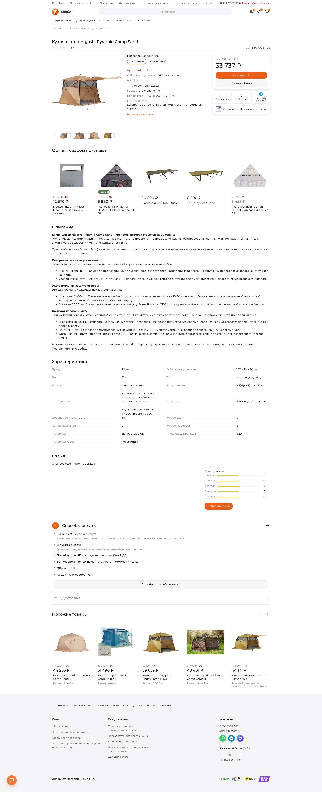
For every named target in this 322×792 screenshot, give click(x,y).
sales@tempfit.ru (230, 730)
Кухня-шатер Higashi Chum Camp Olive (156, 677)
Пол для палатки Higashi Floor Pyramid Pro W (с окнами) (70, 210)
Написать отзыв (218, 506)
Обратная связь (118, 756)
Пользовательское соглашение (128, 735)
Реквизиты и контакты (158, 3)
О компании (107, 3)
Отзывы (207, 3)
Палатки (104, 20)
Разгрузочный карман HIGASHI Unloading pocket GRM (116, 210)
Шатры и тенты (61, 20)
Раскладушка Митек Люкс (160, 203)
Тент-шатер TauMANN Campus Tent (113, 677)
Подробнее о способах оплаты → (161, 584)
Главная (57, 28)
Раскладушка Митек (201, 203)
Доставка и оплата (187, 3)
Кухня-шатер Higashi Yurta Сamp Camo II (205, 677)
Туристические (100, 28)
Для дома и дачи (85, 20)
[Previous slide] (57, 89)
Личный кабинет (129, 3)
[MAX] (240, 738)
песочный (137, 61)
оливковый (158, 61)
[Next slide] (116, 89)
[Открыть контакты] (12, 780)
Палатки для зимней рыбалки (132, 20)
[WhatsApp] (222, 738)
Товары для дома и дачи (68, 737)
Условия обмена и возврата (126, 741)
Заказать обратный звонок (255, 3)
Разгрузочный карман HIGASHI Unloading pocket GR (250, 210)
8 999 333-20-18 (229, 3)
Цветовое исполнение (143, 55)
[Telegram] (231, 738)
